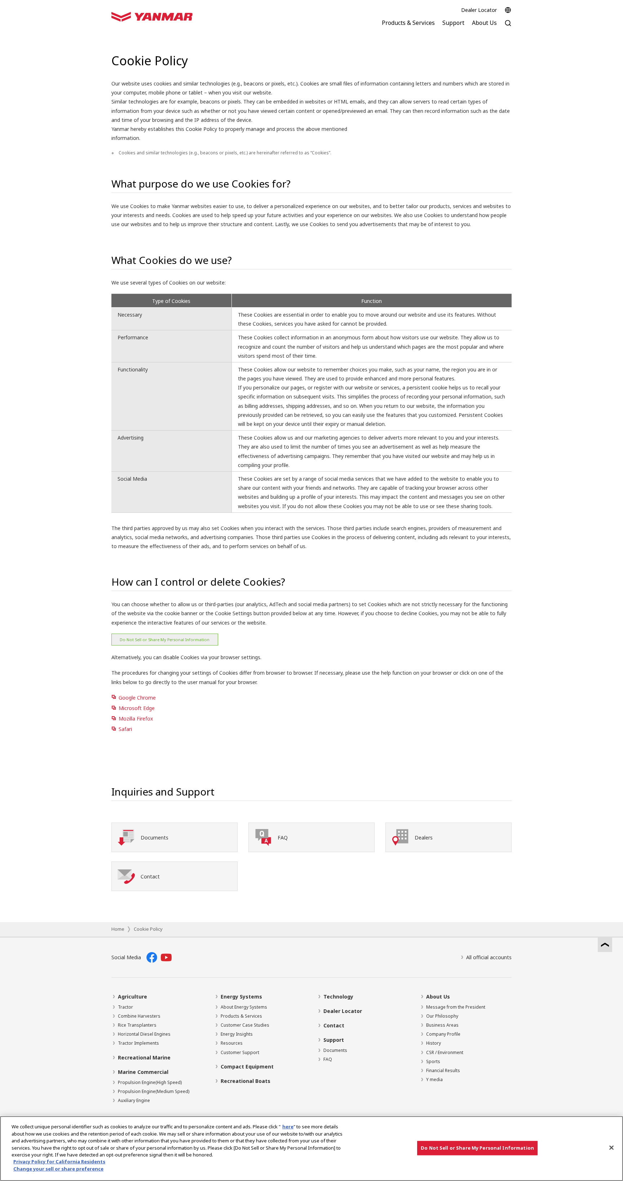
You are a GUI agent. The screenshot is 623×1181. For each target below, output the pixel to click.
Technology (338, 996)
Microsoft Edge (137, 708)
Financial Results (443, 1070)
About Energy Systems (244, 1007)
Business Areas (442, 1025)
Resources (232, 1043)
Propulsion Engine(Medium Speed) (153, 1091)
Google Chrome (137, 697)
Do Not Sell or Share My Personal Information (164, 639)
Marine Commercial (143, 1071)
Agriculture (132, 996)
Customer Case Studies (245, 1025)
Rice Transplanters (137, 1025)
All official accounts (489, 957)
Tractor (125, 1007)
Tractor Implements (138, 1043)
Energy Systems (241, 996)
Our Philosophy (442, 1016)
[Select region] (508, 10)
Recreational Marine (144, 1057)
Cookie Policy (148, 929)
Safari (125, 729)
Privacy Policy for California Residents (59, 1162)
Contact (333, 1025)
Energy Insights (237, 1034)
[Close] (611, 1148)
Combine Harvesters (139, 1016)
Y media (434, 1079)
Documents (335, 1050)
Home (117, 929)
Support (333, 1039)
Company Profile (443, 1034)
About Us (438, 996)
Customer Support (240, 1052)
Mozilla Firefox (136, 718)
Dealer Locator (479, 9)
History (433, 1043)
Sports (433, 1061)
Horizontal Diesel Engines (144, 1034)
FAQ (327, 1059)
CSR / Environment (444, 1052)
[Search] (508, 27)
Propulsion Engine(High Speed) (150, 1082)
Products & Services (241, 1016)
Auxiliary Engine (134, 1100)
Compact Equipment (247, 1066)
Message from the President (455, 1007)
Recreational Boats (245, 1081)
